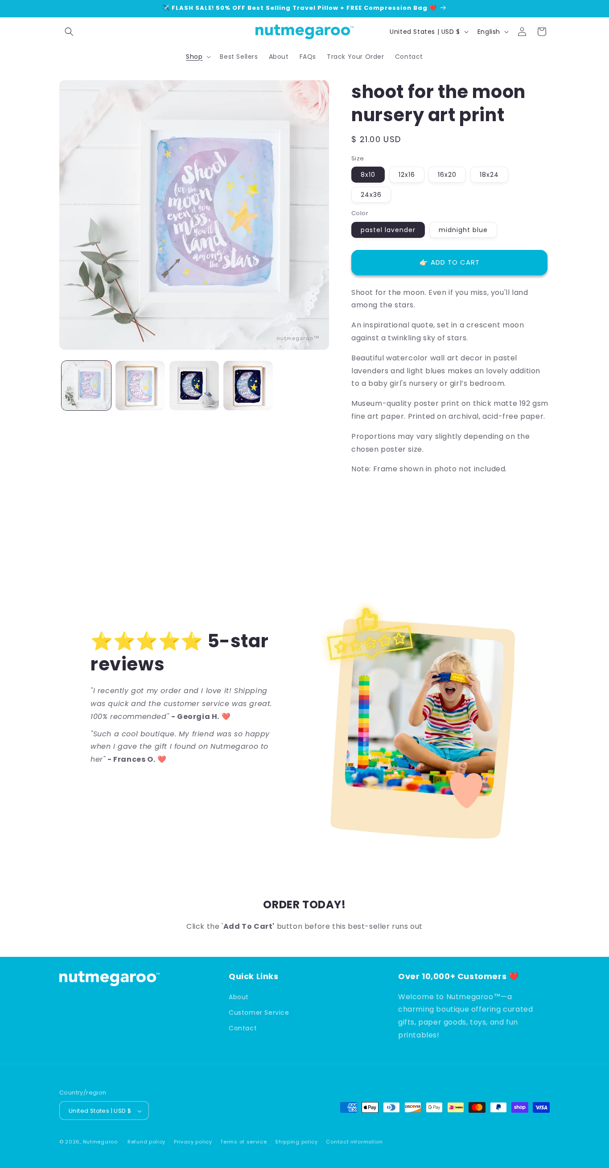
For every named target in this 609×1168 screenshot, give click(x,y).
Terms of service (243, 1141)
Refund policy (146, 1141)
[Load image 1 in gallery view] (86, 385)
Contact (243, 1027)
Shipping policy (296, 1141)
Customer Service (259, 1012)
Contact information (354, 1141)
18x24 (489, 174)
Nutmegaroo (100, 1142)
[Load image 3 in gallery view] (194, 385)
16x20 (447, 174)
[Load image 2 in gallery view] (140, 385)
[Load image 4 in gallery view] (248, 385)
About (239, 996)
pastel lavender (388, 229)
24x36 (371, 194)
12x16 (407, 174)
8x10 (368, 174)
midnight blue (463, 229)
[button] (69, 31)
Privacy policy (193, 1141)
